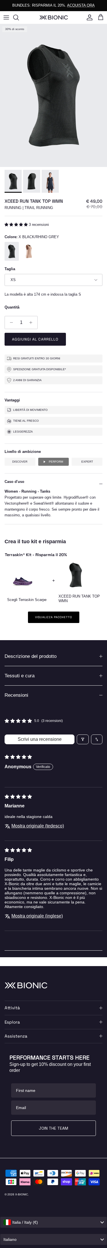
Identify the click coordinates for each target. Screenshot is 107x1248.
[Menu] (6, 17)
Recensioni (16, 695)
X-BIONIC (21, 1194)
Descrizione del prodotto (30, 656)
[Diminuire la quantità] (10, 322)
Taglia (10, 269)
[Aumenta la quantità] (32, 322)
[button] (17, 224)
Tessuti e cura (20, 675)
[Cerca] (19, 17)
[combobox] (53, 1222)
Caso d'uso (14, 481)
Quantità (12, 307)
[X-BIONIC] (53, 17)
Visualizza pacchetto (53, 617)
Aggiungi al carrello (35, 339)
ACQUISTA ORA (81, 5)
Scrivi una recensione (40, 739)
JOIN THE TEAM (53, 1128)
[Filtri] (83, 739)
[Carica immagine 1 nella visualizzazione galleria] (53, 95)
